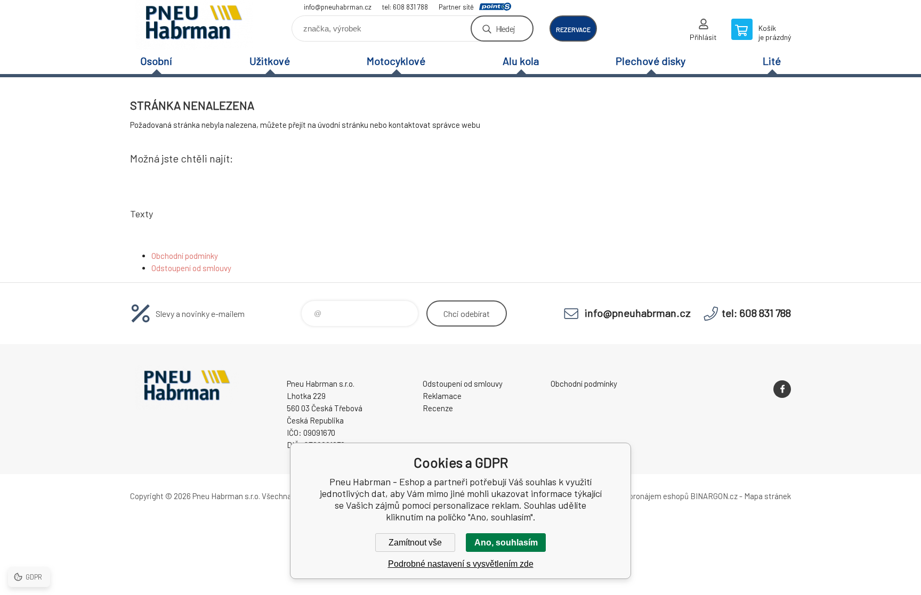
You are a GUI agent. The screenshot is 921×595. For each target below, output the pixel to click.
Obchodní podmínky (184, 255)
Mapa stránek (767, 496)
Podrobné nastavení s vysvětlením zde (461, 563)
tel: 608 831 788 (405, 7)
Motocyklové (396, 60)
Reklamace (442, 396)
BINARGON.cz (714, 496)
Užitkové (269, 60)
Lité (772, 60)
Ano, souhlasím (506, 542)
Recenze (438, 408)
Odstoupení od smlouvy (191, 268)
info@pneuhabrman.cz (337, 7)
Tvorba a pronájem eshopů (643, 496)
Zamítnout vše (415, 542)
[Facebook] (782, 389)
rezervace (573, 29)
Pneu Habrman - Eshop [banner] (194, 25)
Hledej (505, 28)
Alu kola (521, 60)
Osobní (156, 60)
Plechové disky (650, 60)
